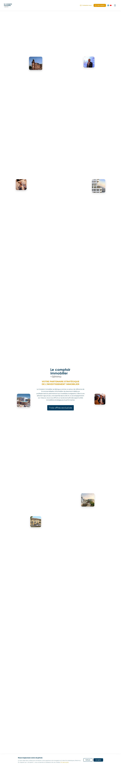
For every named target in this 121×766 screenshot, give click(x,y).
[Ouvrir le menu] (115, 5)
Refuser (88, 760)
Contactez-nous (87, 5)
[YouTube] (111, 5)
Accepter (98, 760)
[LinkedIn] (108, 5)
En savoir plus (65, 762)
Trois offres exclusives (60, 407)
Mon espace (100, 5)
